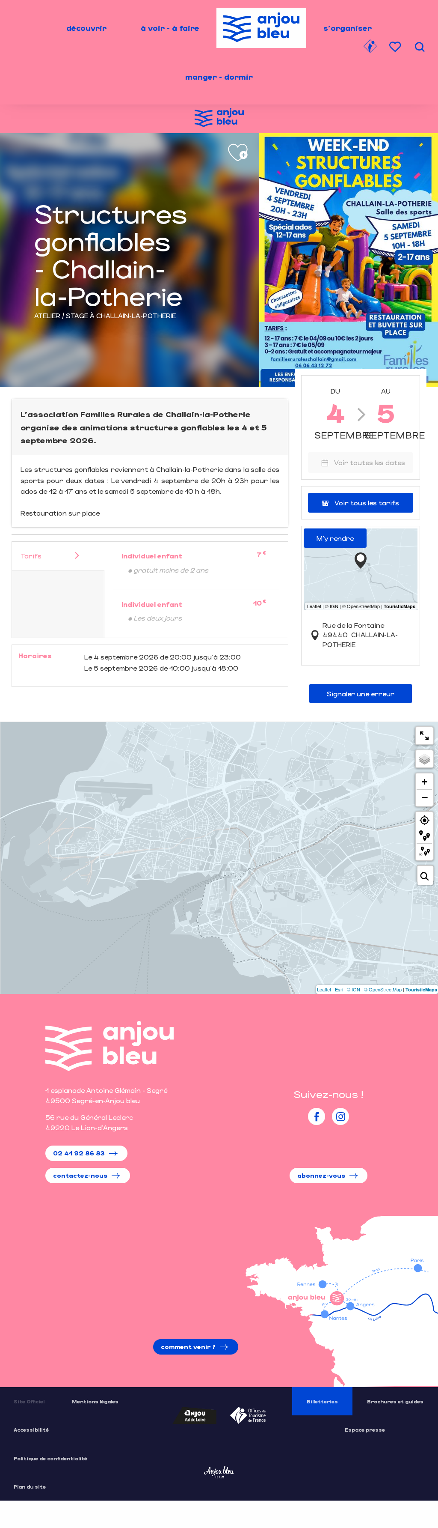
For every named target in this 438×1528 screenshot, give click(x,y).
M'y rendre (335, 538)
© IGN (353, 989)
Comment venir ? (188, 1346)
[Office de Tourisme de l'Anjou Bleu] (109, 1046)
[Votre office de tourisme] (370, 47)
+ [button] (424, 781)
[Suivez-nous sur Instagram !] (340, 1116)
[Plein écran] (424, 735)
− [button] (425, 797)
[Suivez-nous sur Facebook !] (316, 1116)
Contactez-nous (80, 1175)
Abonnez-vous (321, 1175)
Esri (339, 989)
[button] (419, 46)
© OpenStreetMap (383, 989)
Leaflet (324, 989)
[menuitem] (86, 27)
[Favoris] (396, 47)
